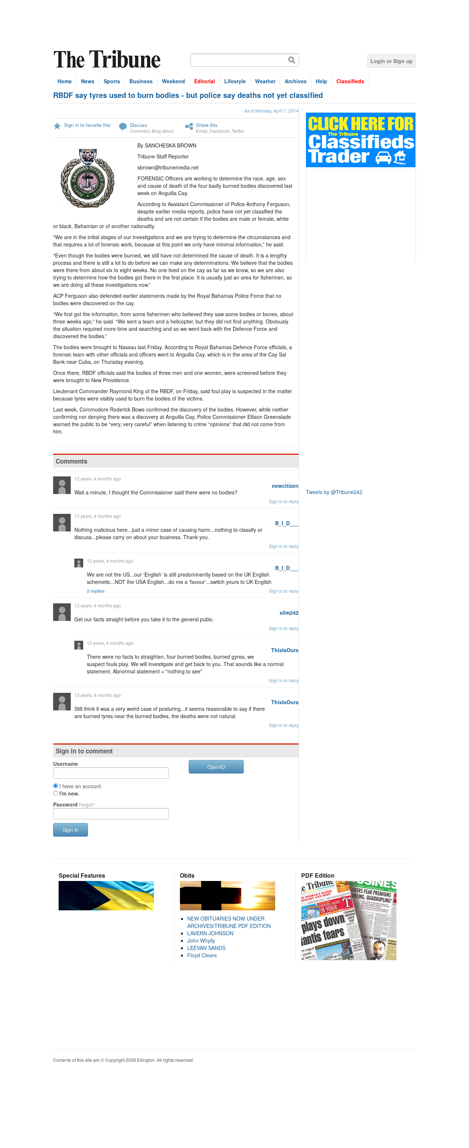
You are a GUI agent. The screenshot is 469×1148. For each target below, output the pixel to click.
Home (65, 81)
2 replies (96, 591)
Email (201, 131)
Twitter (238, 131)
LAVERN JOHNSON (210, 933)
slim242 (289, 612)
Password (74, 804)
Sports (112, 81)
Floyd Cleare (202, 955)
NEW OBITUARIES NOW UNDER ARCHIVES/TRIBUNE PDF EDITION (229, 922)
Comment (139, 131)
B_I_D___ (287, 523)
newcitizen (285, 485)
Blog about (162, 131)
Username (65, 763)
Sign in (70, 829)
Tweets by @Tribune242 (334, 492)
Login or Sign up (391, 61)
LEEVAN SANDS (206, 947)
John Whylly (201, 940)
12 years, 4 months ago (97, 478)
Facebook (219, 131)
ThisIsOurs (285, 650)
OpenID (216, 766)
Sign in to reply (284, 501)
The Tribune (108, 59)
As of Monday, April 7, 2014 (271, 110)
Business (141, 81)
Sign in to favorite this (87, 124)
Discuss (138, 124)
